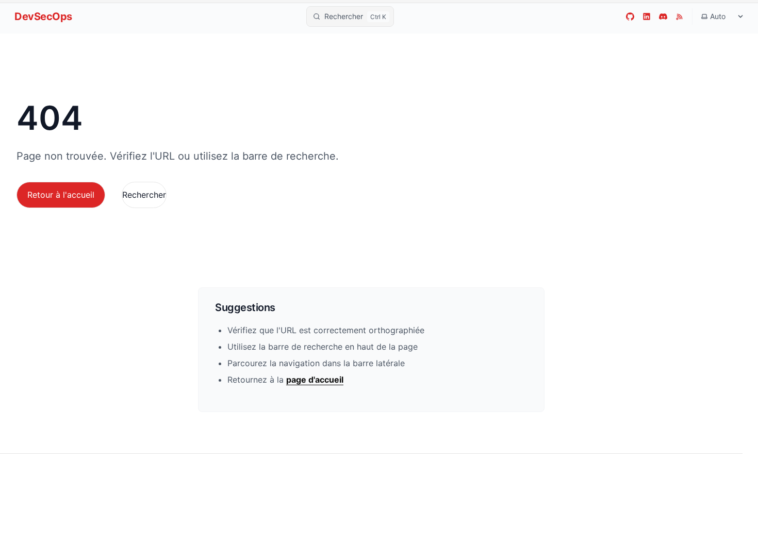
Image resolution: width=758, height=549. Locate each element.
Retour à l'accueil (60, 195)
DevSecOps (43, 16)
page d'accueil (314, 379)
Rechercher (144, 195)
